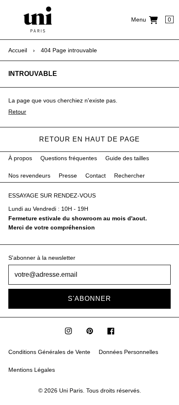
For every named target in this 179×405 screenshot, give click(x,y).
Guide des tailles (127, 158)
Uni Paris (71, 390)
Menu (138, 19)
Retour (17, 111)
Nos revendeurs (29, 175)
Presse (68, 175)
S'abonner (89, 298)
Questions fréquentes (68, 158)
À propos (20, 158)
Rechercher (129, 175)
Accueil (17, 50)
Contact (95, 175)
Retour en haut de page (89, 139)
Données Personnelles (128, 352)
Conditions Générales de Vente (49, 352)
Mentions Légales (31, 369)
